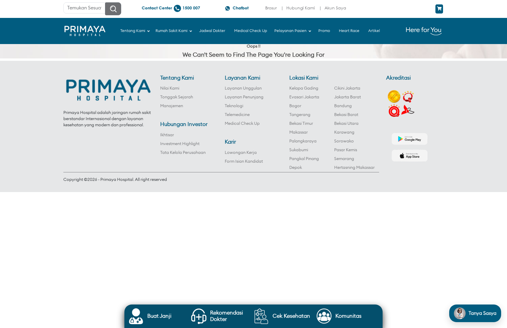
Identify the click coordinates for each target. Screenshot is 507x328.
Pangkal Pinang (304, 159)
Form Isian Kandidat (244, 161)
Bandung (343, 106)
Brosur (271, 7)
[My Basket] (439, 9)
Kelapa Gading (303, 88)
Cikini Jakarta (347, 88)
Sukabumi (298, 150)
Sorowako (344, 141)
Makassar (298, 132)
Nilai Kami (169, 88)
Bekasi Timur (301, 124)
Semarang (344, 159)
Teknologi (234, 106)
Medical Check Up (242, 124)
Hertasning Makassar (354, 168)
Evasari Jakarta (304, 97)
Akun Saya (335, 7)
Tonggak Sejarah (176, 97)
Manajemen (171, 106)
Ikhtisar (167, 135)
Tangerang (299, 115)
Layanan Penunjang (244, 97)
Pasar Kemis (345, 150)
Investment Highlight (180, 144)
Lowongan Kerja (241, 153)
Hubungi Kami (300, 7)
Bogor (295, 106)
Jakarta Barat (347, 97)
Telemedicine (237, 115)
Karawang (344, 132)
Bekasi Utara (346, 124)
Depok (295, 168)
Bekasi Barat (346, 115)
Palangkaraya (303, 141)
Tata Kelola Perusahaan (183, 153)
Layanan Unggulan (243, 88)
